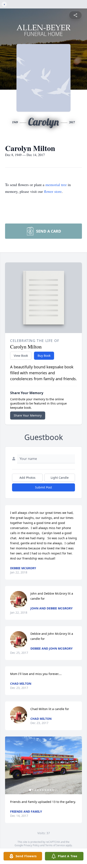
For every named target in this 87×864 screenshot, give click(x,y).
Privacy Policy (31, 845)
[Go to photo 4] (38, 790)
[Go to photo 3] (35, 790)
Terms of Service (55, 845)
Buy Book (44, 356)
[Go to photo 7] (45, 790)
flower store (53, 191)
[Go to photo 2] (33, 790)
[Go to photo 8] (48, 790)
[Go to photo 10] (53, 790)
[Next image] (77, 765)
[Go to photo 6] (43, 790)
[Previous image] (9, 765)
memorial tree (56, 184)
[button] (43, 765)
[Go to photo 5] (40, 790)
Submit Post (43, 487)
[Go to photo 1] (30, 790)
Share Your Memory (28, 415)
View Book (21, 356)
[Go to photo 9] (50, 790)
